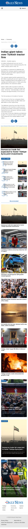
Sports (21, 508)
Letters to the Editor (19, 522)
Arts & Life (14, 508)
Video (4, 510)
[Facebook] (12, 46)
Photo (12, 510)
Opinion (21, 506)
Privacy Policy (4, 520)
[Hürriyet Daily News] (14, 3)
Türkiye (4, 506)
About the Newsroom (7, 522)
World (3, 508)
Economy (9, 39)
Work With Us (17, 520)
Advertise (3, 524)
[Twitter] (16, 46)
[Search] (20, 8)
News (2, 39)
